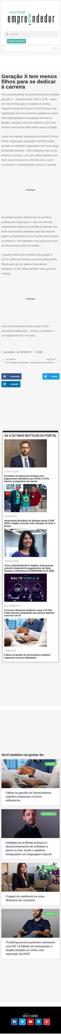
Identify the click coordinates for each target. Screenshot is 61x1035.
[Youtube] (30, 1021)
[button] (11, 376)
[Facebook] (14, 1021)
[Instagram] (46, 1021)
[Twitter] (22, 1021)
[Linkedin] (38, 1021)
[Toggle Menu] (54, 48)
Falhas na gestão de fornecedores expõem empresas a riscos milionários (28, 796)
